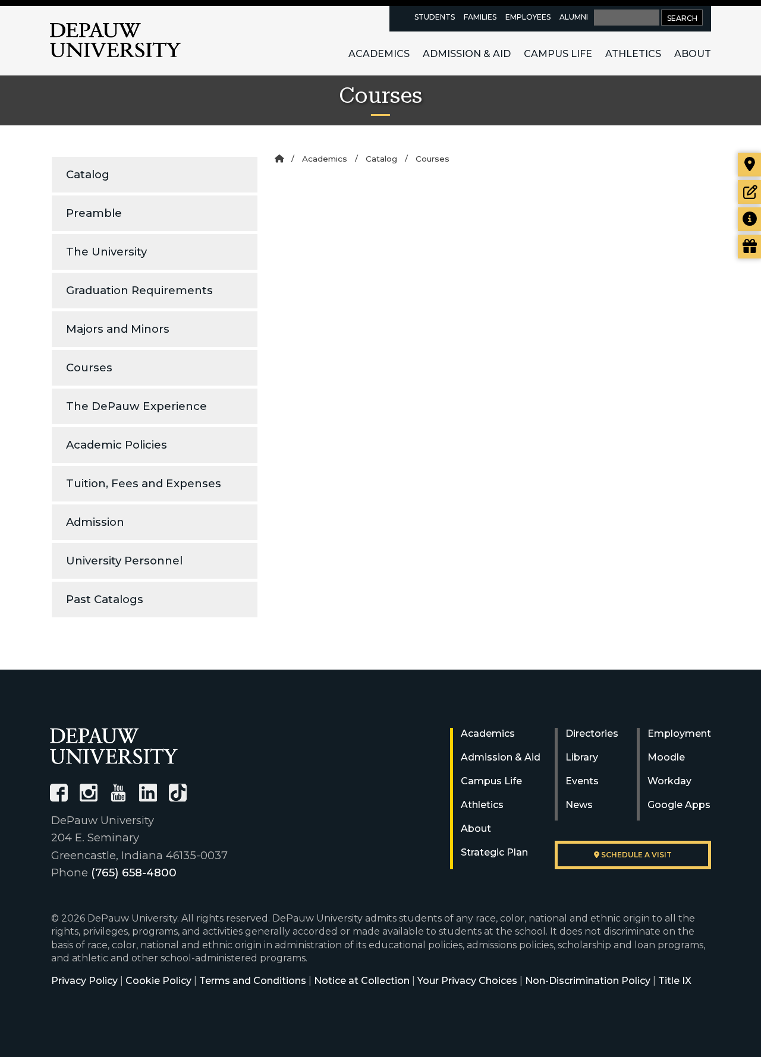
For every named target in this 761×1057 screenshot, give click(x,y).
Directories (591, 733)
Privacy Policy (84, 980)
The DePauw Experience (136, 406)
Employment (679, 733)
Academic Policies (116, 445)
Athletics (633, 53)
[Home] (279, 158)
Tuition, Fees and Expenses (143, 483)
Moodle (666, 757)
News (579, 804)
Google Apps (678, 804)
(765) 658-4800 (134, 872)
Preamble (94, 213)
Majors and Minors (117, 329)
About (692, 53)
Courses (89, 367)
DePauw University (115, 40)
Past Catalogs (104, 599)
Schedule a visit (635, 854)
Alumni (573, 16)
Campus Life (558, 53)
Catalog (87, 174)
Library (581, 757)
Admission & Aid (467, 53)
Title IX (674, 980)
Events (582, 781)
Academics (379, 53)
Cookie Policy (158, 980)
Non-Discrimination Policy (587, 980)
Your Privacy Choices (467, 980)
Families (480, 16)
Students (434, 16)
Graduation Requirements (139, 290)
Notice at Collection (362, 980)
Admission (95, 522)
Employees (528, 16)
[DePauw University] (114, 746)
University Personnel (124, 560)
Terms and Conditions (252, 980)
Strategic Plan (494, 852)
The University (106, 251)
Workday (669, 781)
